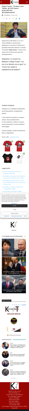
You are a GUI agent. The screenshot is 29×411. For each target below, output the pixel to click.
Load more (13, 378)
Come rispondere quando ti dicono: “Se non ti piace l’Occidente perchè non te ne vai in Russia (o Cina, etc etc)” (14, 182)
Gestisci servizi (14, 203)
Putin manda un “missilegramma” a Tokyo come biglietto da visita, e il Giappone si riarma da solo (14, 253)
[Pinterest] (9, 18)
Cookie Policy (6, 216)
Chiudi (14, 209)
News (13, 269)
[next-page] (5, 296)
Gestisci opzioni (14, 213)
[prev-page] (3, 296)
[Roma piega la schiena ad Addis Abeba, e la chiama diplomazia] (14, 266)
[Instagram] (14, 305)
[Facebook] (3, 18)
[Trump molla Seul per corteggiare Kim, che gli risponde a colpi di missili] (14, 284)
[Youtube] (23, 305)
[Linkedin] (16, 18)
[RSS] (19, 305)
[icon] (25, 305)
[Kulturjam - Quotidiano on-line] (14, 2)
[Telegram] (19, 18)
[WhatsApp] (13, 18)
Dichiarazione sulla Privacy (16, 216)
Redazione (7, 15)
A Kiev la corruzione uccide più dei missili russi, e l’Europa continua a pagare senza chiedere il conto (18, 373)
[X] (6, 18)
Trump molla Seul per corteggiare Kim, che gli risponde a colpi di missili (14, 290)
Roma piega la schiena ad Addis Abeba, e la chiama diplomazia (17, 355)
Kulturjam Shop (14, 137)
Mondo (13, 250)
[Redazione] (3, 15)
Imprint (25, 216)
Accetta (14, 205)
